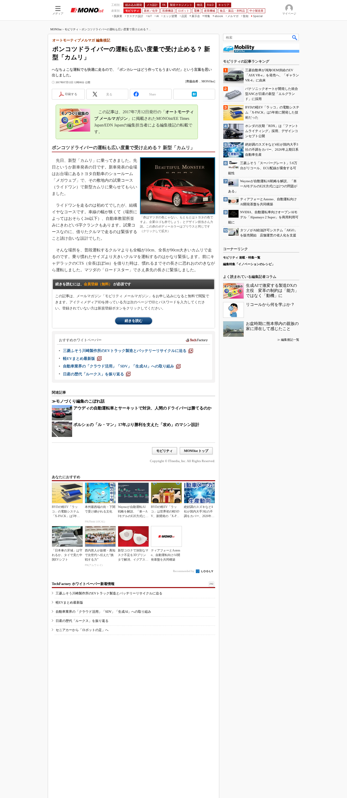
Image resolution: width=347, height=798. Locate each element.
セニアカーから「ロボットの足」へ (82, 630)
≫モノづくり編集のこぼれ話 (78, 401)
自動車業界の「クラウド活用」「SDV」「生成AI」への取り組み (103, 612)
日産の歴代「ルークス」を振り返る (82, 621)
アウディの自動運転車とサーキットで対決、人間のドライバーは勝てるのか (142, 408)
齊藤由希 (192, 81)
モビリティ (71, 29)
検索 (295, 37)
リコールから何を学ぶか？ (270, 304)
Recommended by (184, 571)
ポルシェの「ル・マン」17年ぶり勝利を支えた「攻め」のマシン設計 (136, 424)
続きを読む (134, 321)
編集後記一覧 (290, 339)
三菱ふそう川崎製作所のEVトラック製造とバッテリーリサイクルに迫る (109, 593)
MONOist (55, 29)
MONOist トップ (196, 451)
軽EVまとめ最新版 (69, 602)
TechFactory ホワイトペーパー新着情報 (83, 584)
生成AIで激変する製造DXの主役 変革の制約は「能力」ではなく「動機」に (272, 290)
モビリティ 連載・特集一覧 (241, 257)
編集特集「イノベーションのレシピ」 (249, 264)
